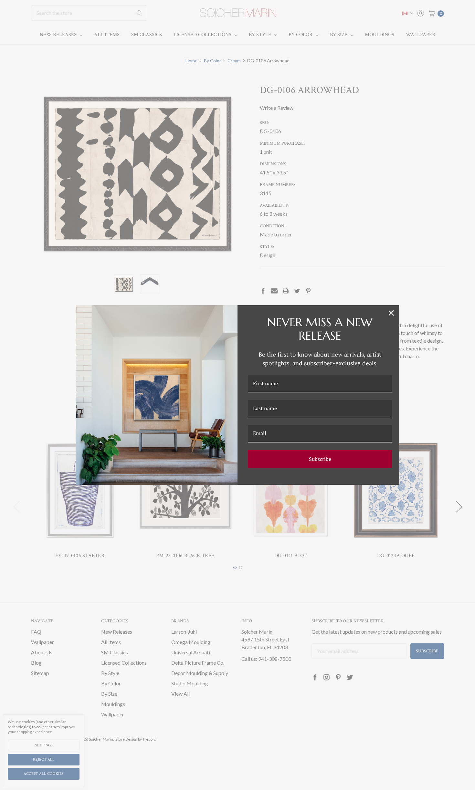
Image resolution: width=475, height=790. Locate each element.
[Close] (391, 313)
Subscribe (320, 459)
